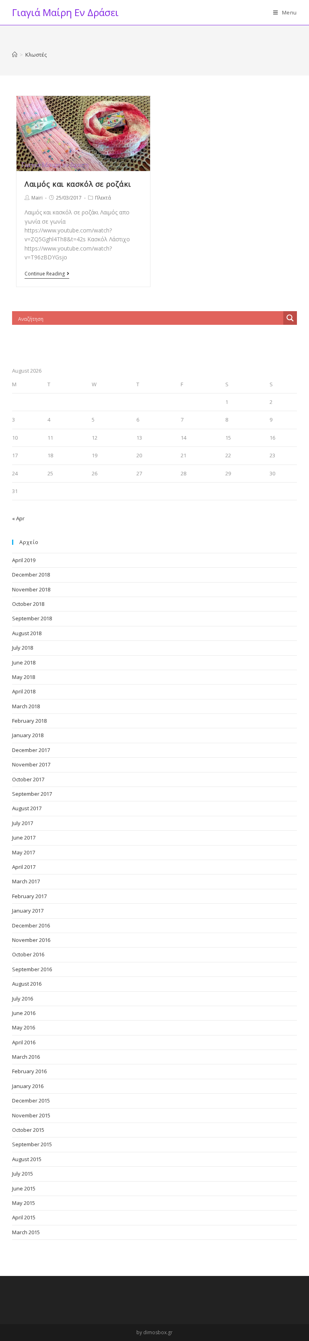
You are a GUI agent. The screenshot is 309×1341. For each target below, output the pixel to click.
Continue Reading (45, 274)
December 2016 (31, 925)
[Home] (14, 54)
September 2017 (32, 793)
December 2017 (31, 750)
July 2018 (22, 647)
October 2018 (28, 603)
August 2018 (26, 633)
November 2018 (31, 589)
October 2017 (28, 779)
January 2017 (27, 910)
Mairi (37, 197)
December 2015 (31, 1100)
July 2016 (22, 998)
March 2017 (26, 881)
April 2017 (23, 866)
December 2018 (31, 574)
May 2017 (23, 852)
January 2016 (27, 1086)
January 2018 (27, 735)
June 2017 (23, 837)
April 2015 (23, 1217)
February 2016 (29, 1071)
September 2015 (32, 1144)
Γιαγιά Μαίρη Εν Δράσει (65, 12)
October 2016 (28, 954)
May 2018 (23, 677)
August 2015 (26, 1159)
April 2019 (23, 560)
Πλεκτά (103, 197)
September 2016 (32, 969)
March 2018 (26, 706)
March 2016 (26, 1056)
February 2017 (29, 896)
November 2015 (31, 1115)
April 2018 (23, 691)
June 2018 (23, 662)
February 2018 (29, 720)
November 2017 (31, 764)
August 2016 (26, 983)
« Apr (18, 518)
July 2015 (22, 1173)
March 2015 (26, 1232)
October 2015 (28, 1129)
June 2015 (23, 1188)
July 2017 (22, 823)
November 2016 (31, 940)
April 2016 (23, 1042)
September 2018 (32, 618)
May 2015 (23, 1202)
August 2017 (26, 808)
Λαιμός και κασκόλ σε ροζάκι (78, 184)
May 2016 (23, 1027)
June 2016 (23, 1013)
